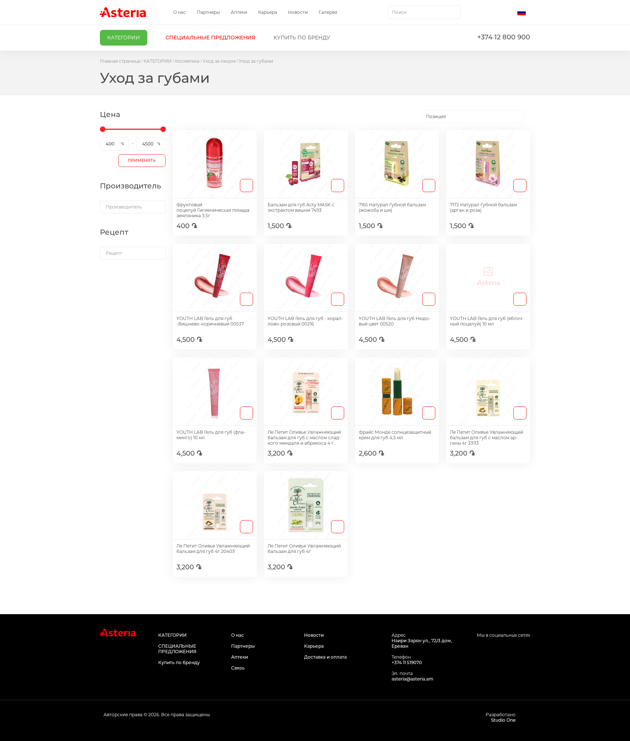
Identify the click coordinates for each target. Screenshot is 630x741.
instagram (509, 649)
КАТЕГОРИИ (158, 61)
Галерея (328, 12)
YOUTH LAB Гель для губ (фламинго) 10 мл (210, 434)
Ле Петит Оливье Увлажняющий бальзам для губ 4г (304, 548)
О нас (179, 12)
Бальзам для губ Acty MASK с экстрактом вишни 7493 (301, 207)
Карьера (267, 12)
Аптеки (239, 12)
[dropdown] (133, 206)
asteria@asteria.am (412, 679)
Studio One (503, 720)
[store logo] (123, 12)
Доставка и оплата (325, 657)
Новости (298, 12)
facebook (492, 649)
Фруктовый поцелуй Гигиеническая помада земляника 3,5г (212, 210)
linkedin (525, 649)
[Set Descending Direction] (530, 116)
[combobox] (424, 12)
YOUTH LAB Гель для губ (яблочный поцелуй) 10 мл (487, 321)
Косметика (187, 61)
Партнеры (208, 12)
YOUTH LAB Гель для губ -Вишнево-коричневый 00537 (210, 321)
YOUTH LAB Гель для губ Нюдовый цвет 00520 (395, 321)
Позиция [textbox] (436, 116)
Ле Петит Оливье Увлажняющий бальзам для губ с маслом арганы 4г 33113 (486, 437)
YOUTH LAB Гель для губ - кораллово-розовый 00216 (305, 321)
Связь (238, 668)
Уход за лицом (219, 61)
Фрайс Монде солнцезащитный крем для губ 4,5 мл (395, 434)
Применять (142, 160)
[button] (523, 12)
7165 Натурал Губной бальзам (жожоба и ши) (392, 207)
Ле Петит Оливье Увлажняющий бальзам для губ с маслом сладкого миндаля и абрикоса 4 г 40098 (304, 437)
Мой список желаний (492, 12)
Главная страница (120, 61)
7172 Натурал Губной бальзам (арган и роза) (483, 207)
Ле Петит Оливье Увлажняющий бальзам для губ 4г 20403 (213, 548)
